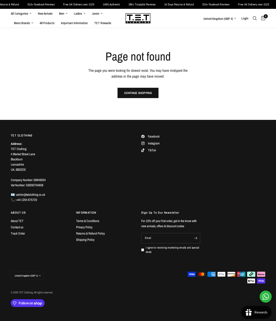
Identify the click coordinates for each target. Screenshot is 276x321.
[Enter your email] (195, 238)
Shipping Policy (85, 239)
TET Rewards (102, 23)
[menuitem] (23, 13)
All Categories (19, 13)
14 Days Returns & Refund (175, 4)
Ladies (78, 13)
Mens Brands (22, 23)
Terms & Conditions (87, 221)
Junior (95, 13)
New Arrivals (45, 13)
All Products (47, 23)
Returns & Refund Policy (90, 233)
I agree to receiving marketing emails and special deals (172, 250)
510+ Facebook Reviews (37, 4)
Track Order (18, 233)
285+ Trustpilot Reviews (138, 4)
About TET (17, 221)
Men (61, 13)
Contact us (17, 227)
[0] (262, 18)
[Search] (255, 18)
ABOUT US (18, 212)
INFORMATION (86, 212)
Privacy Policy (84, 227)
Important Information (74, 23)
